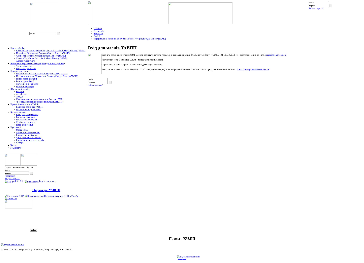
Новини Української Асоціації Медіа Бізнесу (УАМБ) (41, 73)
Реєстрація (99, 31)
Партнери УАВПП (46, 190)
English (97, 36)
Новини (20, 91)
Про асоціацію (17, 48)
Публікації (15, 127)
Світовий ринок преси (27, 84)
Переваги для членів (26, 68)
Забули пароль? (316, 8)
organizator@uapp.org (276, 55)
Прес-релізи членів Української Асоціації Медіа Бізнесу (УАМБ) (47, 76)
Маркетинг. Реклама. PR (28, 132)
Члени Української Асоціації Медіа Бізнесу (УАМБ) (41, 56)
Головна (98, 28)
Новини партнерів (25, 86)
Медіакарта (15, 148)
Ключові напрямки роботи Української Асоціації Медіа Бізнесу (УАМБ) (50, 50)
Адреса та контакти (25, 61)
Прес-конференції (24, 125)
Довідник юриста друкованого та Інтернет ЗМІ (39, 99)
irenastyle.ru (182, 259)
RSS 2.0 (19, 181)
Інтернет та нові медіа (26, 135)
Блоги (13, 145)
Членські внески (24, 66)
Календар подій (18, 112)
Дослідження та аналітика (28, 137)
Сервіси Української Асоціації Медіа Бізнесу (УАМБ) (41, 58)
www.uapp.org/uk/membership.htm (253, 69)
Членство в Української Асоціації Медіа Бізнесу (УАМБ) (37, 63)
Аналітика (21, 94)
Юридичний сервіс (19, 89)
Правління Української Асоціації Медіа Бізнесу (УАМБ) (43, 53)
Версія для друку (47, 181)
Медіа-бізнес (22, 130)
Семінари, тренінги (25, 122)
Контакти (98, 33)
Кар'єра (19, 142)
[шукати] (58, 33)
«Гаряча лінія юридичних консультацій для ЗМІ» (39, 102)
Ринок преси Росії (25, 81)
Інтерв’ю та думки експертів (30, 140)
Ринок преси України (26, 79)
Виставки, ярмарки (25, 117)
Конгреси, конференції (27, 114)
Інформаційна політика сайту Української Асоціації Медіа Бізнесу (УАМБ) (130, 38)
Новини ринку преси (20, 71)
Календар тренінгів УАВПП (29, 107)
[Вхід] (330, 5)
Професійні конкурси (26, 119)
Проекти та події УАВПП (28, 109)
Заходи (19, 96)
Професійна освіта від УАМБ (24, 104)
